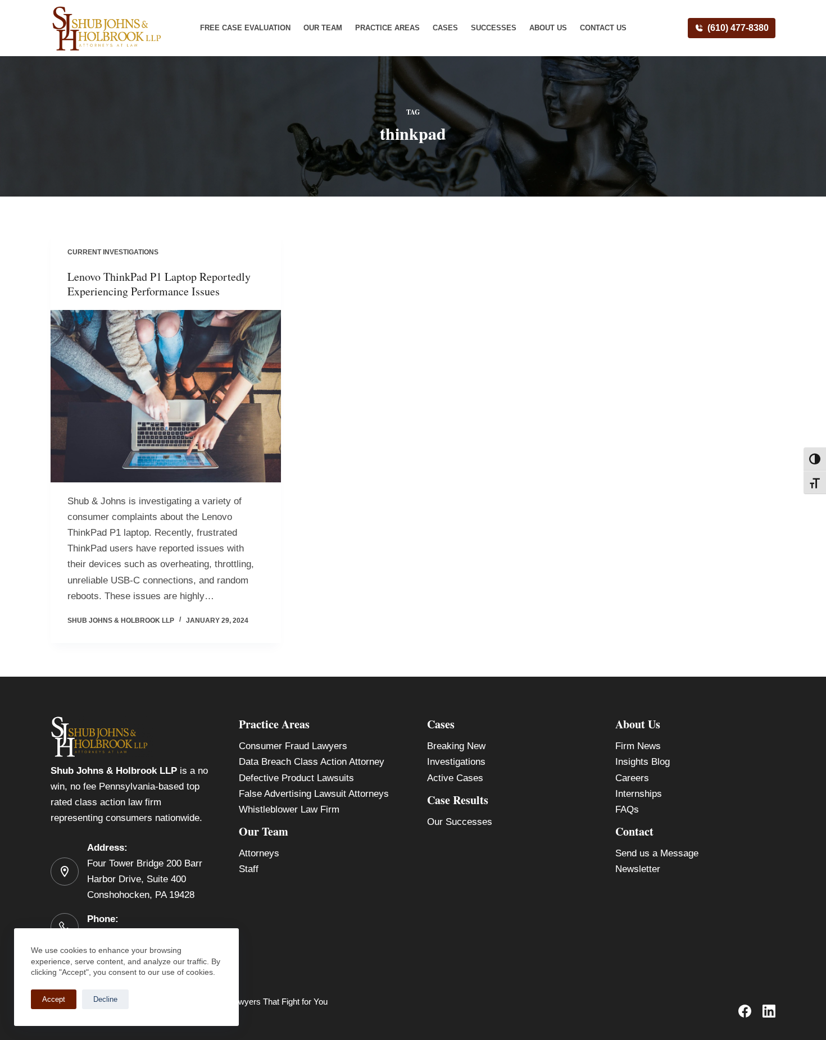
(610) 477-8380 (738, 28)
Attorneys (259, 853)
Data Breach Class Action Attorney (311, 761)
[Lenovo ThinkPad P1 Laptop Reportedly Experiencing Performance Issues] (166, 396)
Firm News (638, 746)
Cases (445, 28)
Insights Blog (642, 761)
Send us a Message (656, 853)
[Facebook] (744, 1011)
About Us (548, 28)
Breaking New (456, 746)
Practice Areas (387, 28)
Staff (248, 869)
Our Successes (459, 822)
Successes (493, 28)
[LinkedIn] (769, 1011)
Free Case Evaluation (245, 28)
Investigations (456, 761)
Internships (638, 793)
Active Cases (455, 778)
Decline (105, 999)
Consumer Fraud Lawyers (293, 746)
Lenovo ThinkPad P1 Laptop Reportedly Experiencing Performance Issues (159, 284)
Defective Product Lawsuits (296, 778)
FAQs (627, 809)
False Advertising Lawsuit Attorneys (314, 793)
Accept (53, 999)
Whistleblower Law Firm (289, 809)
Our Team (322, 28)
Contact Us (603, 28)
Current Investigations (112, 252)
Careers (632, 778)
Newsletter (637, 869)
